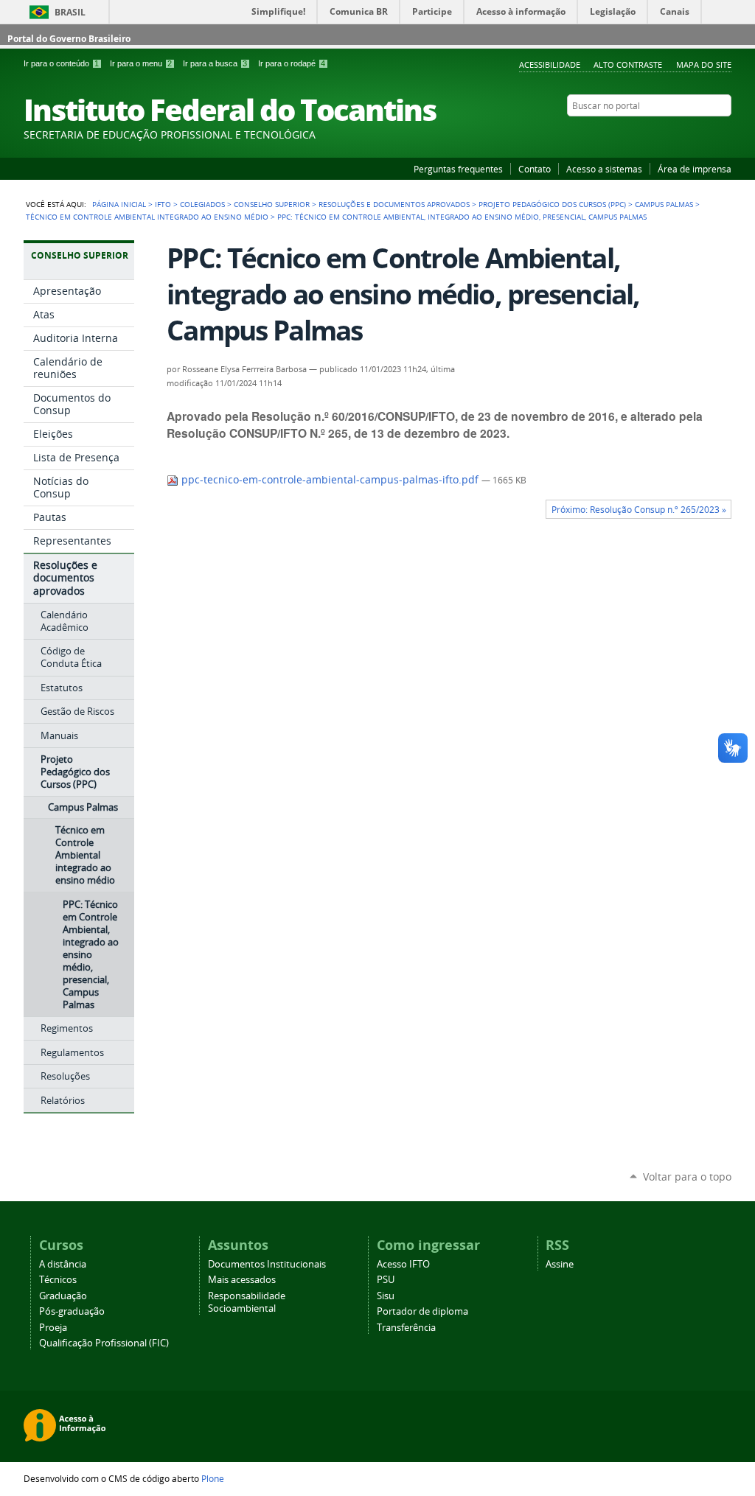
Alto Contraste (628, 64)
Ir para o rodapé (291, 63)
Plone (212, 1478)
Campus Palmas (664, 204)
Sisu (385, 1296)
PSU (385, 1279)
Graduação (63, 1296)
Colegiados (202, 204)
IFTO (163, 204)
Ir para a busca (215, 63)
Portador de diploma (422, 1311)
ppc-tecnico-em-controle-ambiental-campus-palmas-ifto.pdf (329, 479)
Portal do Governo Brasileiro (69, 38)
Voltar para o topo (687, 1177)
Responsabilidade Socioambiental (246, 1302)
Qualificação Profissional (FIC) (104, 1343)
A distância (62, 1264)
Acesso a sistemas (604, 169)
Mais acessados (242, 1279)
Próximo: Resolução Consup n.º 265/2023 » (639, 509)
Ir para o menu (141, 63)
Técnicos (58, 1279)
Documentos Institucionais (267, 1264)
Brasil (70, 12)
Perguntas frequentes (458, 169)
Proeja (53, 1327)
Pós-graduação (72, 1311)
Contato (534, 169)
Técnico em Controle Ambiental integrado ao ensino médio (147, 217)
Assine (560, 1264)
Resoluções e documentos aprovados (394, 204)
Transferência (406, 1327)
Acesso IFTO (403, 1264)
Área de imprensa (694, 169)
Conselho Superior (272, 204)
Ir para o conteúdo (61, 63)
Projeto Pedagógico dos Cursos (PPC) (552, 204)
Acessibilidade (549, 64)
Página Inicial (119, 204)
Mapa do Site (703, 64)
